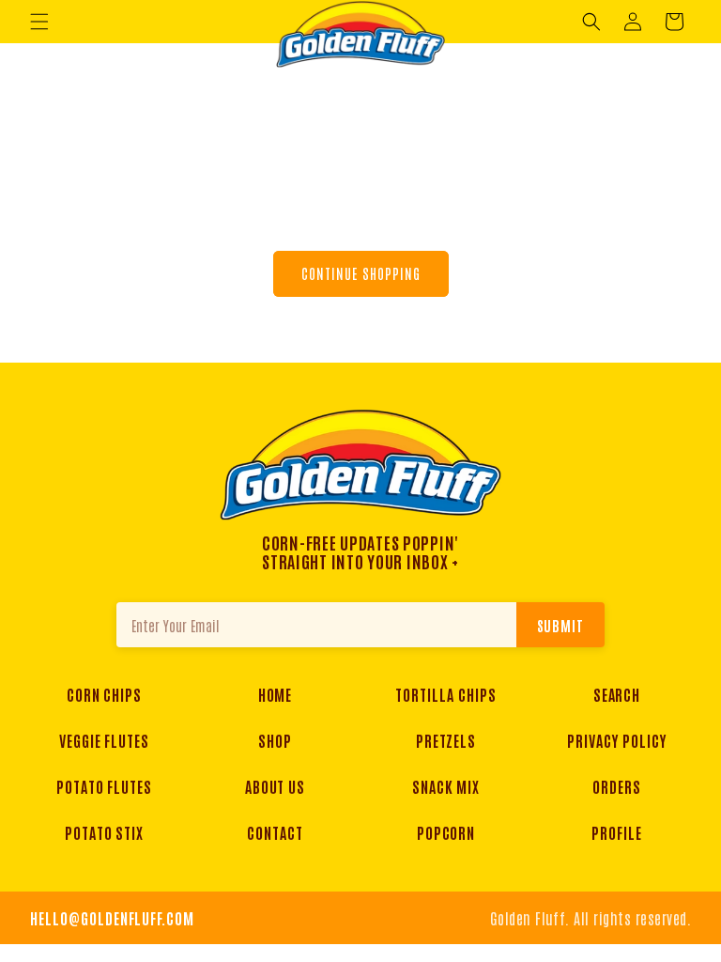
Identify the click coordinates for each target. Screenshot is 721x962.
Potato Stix (105, 832)
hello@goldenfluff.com (112, 917)
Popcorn (446, 832)
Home (275, 694)
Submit (560, 625)
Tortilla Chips (445, 694)
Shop (275, 740)
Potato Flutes (104, 786)
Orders (616, 786)
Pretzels (446, 740)
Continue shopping (361, 273)
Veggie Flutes (104, 740)
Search (617, 694)
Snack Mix (446, 786)
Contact (275, 832)
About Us (275, 786)
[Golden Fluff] (360, 464)
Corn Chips (105, 694)
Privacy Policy (616, 740)
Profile (616, 832)
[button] (39, 21)
